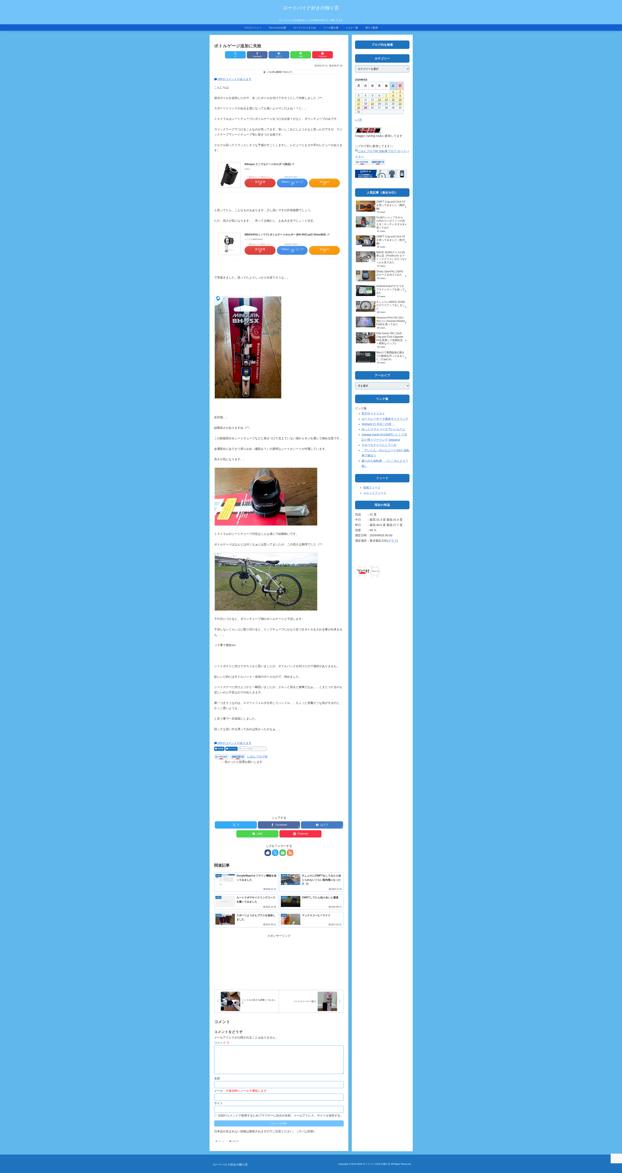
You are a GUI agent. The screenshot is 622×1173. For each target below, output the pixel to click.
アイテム (233, 748)
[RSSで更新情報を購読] (290, 852)
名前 (217, 1078)
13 (379, 99)
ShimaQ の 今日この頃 (378, 424)
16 (400, 99)
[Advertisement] (279, 787)
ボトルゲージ (259, 748)
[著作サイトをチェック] (268, 852)
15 (393, 99)
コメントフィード (374, 493)
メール (240, 1090)
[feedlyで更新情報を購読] (282, 852)
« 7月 (358, 119)
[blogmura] (382, 153)
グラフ (392, 540)
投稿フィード (372, 487)
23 (400, 103)
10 (358, 99)
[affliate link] (381, 173)
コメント (222, 1042)
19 (372, 103)
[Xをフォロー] (275, 852)
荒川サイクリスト (373, 413)
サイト (218, 1103)
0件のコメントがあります (234, 79)
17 (358, 103)
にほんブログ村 (257, 756)
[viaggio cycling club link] (368, 130)
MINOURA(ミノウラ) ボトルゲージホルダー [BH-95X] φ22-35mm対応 (286, 234)
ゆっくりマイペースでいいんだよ (383, 429)
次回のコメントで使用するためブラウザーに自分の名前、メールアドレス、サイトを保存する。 (280, 1115)
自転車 (221, 748)
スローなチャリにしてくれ (379, 445)
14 (386, 99)
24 (358, 107)
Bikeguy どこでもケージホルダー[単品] (268, 164)
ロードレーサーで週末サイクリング (385, 419)
